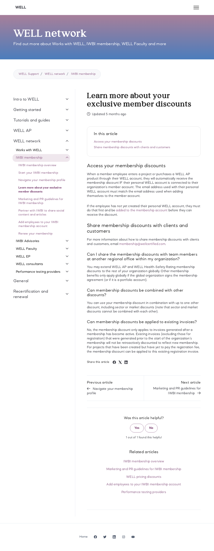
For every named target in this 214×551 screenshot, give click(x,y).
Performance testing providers (143, 492)
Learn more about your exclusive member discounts (40, 189)
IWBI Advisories (27, 241)
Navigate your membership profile (110, 391)
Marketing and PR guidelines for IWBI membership (177, 391)
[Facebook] (114, 363)
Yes (136, 428)
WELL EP (23, 256)
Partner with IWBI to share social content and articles (41, 212)
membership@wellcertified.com (142, 244)
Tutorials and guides (31, 120)
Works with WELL (29, 150)
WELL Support (29, 74)
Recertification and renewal (30, 294)
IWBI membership (83, 74)
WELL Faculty (26, 249)
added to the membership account (141, 210)
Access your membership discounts (118, 141)
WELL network (55, 74)
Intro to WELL (26, 99)
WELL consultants (29, 264)
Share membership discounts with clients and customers (132, 147)
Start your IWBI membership (38, 172)
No (151, 428)
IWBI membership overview (144, 461)
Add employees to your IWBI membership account (143, 484)
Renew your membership (35, 233)
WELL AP (22, 131)
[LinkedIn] (126, 363)
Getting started (27, 110)
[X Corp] (120, 363)
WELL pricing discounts (143, 477)
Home (83, 536)
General (20, 281)
